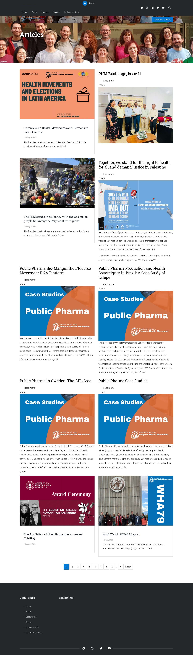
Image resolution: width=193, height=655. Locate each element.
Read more (108, 80)
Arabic (34, 12)
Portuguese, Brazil (71, 12)
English (25, 12)
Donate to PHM (163, 19)
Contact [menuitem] (122, 19)
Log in (91, 3)
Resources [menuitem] (137, 19)
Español (56, 12)
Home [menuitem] (63, 19)
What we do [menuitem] (106, 19)
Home (22, 58)
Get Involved (31, 617)
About (28, 611)
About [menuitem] (74, 19)
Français (45, 12)
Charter (29, 622)
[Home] (32, 19)
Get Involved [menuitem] (88, 19)
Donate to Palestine (34, 632)
